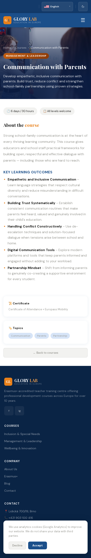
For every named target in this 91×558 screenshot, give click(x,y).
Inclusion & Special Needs (22, 434)
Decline (17, 545)
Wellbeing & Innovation (20, 448)
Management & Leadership (23, 441)
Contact (10, 490)
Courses (20, 48)
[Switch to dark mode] (83, 6)
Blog (7, 483)
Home (7, 48)
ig (19, 410)
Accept (37, 545)
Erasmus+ (11, 476)
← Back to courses (45, 353)
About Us (10, 469)
